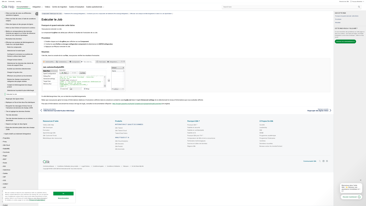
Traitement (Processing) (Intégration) (74, 13)
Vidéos (47, 7)
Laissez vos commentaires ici (345, 41)
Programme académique (268, 135)
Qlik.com (4, 1)
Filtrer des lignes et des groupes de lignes (19, 24)
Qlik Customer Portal (50, 135)
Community (11, 1)
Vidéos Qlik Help (48, 125)
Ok (63, 193)
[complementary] (350, 108)
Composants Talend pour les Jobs (52, 13)
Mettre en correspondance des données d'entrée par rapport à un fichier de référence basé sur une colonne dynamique (20, 33)
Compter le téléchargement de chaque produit (19, 86)
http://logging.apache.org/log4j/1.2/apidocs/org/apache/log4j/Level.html (137, 104)
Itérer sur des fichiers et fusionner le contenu (20, 28)
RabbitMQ (6, 148)
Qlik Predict (119, 146)
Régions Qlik (191, 146)
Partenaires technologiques (196, 141)
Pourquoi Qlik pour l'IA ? (195, 135)
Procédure (338, 19)
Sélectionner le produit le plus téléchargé (20, 90)
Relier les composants (14, 47)
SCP (4, 187)
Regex (5, 156)
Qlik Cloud (6, 145)
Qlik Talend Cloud (121, 130)
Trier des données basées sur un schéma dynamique (19, 119)
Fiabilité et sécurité (193, 127)
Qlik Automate (119, 149)
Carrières (263, 141)
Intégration (37, 7)
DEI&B (261, 133)
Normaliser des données (14, 39)
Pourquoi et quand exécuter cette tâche (346, 16)
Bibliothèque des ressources (52, 138)
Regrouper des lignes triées (15, 99)
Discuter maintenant (350, 197)
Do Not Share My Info (138, 166)
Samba (5, 173)
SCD (4, 180)
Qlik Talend (118, 128)
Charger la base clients (14, 59)
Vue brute (6, 152)
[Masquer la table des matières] (36, 13)
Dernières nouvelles (266, 143)
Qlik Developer (48, 127)
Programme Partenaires (267, 138)
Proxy (5, 141)
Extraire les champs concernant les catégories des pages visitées (18, 80)
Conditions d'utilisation (113, 166)
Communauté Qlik (309, 161)
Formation (46, 130)
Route (5, 163)
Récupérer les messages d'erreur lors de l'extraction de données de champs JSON (19, 107)
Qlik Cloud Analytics (121, 141)
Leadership (263, 127)
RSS (4, 166)
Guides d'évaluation (76, 7)
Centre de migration (59, 7)
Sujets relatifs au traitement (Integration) (17, 134)
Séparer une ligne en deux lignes (16, 124)
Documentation (22, 7)
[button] (359, 7)
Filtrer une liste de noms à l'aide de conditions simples (21, 19)
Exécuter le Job (11, 94)
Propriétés (6, 138)
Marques (125, 166)
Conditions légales (98, 166)
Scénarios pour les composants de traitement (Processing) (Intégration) (107, 13)
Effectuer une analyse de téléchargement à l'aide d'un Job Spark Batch (20, 43)
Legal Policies (85, 166)
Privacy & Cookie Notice (37, 200)
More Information (63, 198)
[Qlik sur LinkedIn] (323, 161)
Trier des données (12, 115)
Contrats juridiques (48, 166)
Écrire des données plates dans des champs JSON (20, 128)
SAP (4, 177)
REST (4, 159)
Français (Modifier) (357, 1)
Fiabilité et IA (191, 133)
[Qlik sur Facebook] (327, 161)
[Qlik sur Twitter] (319, 161)
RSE (261, 130)
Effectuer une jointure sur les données (19, 76)
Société (262, 125)
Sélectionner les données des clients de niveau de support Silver (20, 64)
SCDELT (5, 184)
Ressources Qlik (344, 1)
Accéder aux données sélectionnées (19, 69)
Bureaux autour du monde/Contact (271, 146)
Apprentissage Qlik (49, 133)
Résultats (337, 22)
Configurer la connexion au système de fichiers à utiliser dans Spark (20, 55)
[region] (39, 196)
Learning (18, 1)
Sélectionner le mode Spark (16, 50)
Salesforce (6, 170)
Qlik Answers (119, 143)
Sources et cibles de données (197, 143)
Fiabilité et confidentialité (195, 130)
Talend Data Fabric (121, 133)
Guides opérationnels (94, 7)
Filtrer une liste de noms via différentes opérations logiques (18, 14)
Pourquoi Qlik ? (192, 125)
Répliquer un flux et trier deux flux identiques (20, 102)
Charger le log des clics (14, 72)
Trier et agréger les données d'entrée (18, 111)
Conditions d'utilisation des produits (67, 166)
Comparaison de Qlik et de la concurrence (201, 138)
